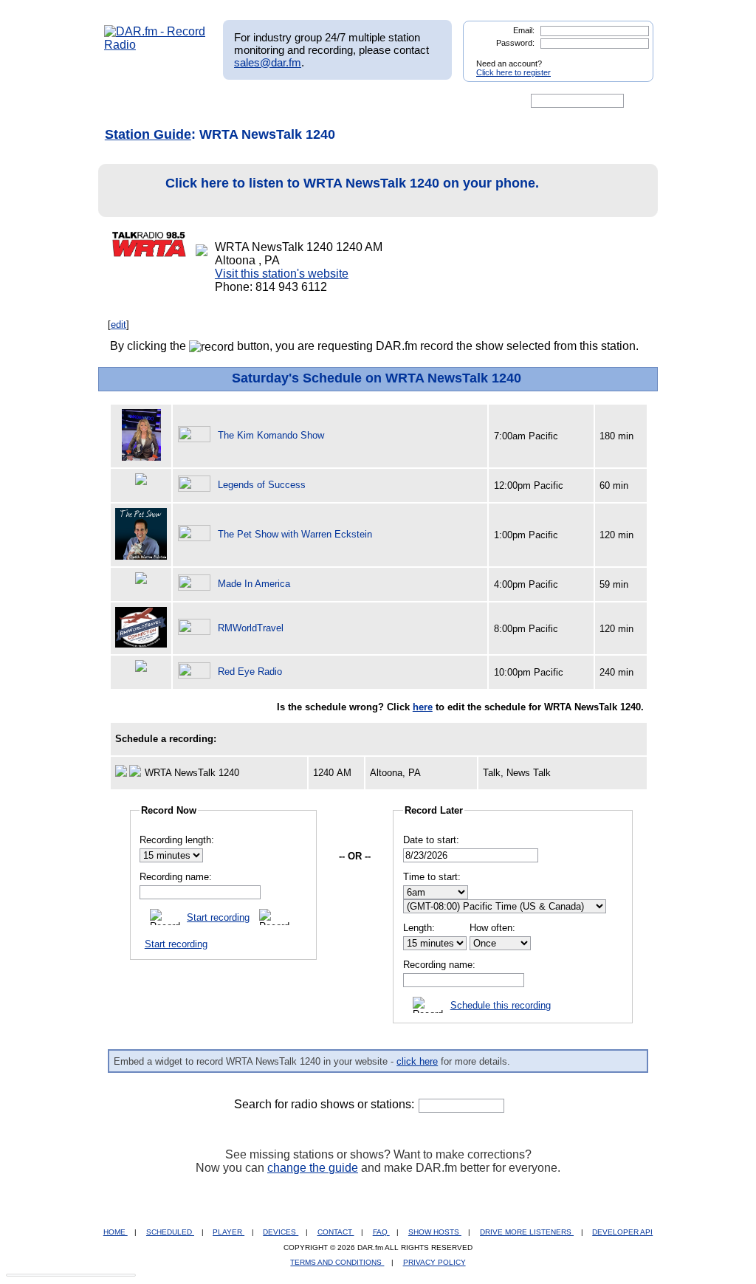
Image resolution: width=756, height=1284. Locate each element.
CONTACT (335, 1232)
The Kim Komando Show (271, 435)
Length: (419, 927)
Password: (515, 42)
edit (118, 324)
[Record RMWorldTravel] (196, 628)
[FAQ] (390, 101)
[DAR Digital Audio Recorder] (129, 101)
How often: (492, 927)
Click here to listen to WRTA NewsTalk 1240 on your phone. (352, 183)
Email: (524, 30)
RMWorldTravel (251, 628)
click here (417, 1061)
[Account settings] (449, 101)
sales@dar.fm (267, 62)
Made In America (254, 583)
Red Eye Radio (250, 671)
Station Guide (148, 134)
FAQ (381, 1232)
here (423, 707)
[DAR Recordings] (202, 101)
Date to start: (431, 839)
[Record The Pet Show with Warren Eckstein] (196, 534)
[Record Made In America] (196, 583)
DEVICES (280, 1232)
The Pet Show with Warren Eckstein (295, 534)
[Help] (334, 101)
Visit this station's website (281, 273)
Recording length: (177, 839)
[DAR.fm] (155, 44)
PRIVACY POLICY (434, 1262)
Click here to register (513, 72)
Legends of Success (262, 484)
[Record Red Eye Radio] (196, 671)
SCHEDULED (170, 1232)
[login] (630, 57)
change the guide (312, 1167)
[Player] (273, 101)
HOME (115, 1232)
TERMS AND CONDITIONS (337, 1262)
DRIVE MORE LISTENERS (527, 1232)
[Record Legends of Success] (196, 484)
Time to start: (432, 876)
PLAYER (228, 1232)
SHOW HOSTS (434, 1232)
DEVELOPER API (622, 1232)
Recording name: (176, 876)
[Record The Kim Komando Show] (196, 435)
